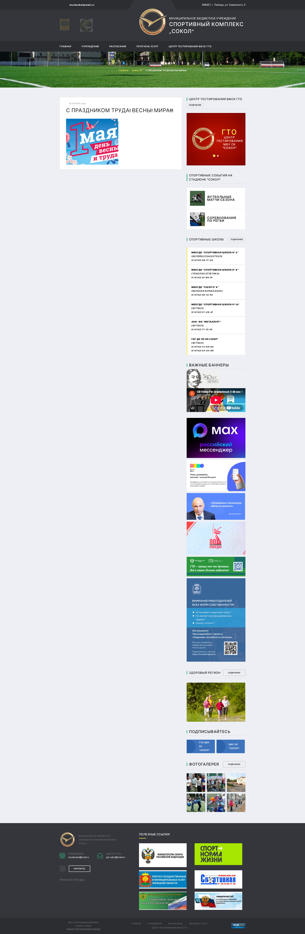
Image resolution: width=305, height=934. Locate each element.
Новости (137, 70)
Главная (65, 46)
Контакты (79, 868)
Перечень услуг (147, 46)
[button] (214, 156)
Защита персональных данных (83, 929)
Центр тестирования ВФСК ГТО (190, 46)
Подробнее (195, 105)
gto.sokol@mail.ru (216, 134)
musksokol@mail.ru (78, 857)
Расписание (118, 46)
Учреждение (90, 46)
